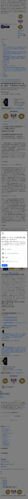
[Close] (2, 233)
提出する (4, 265)
